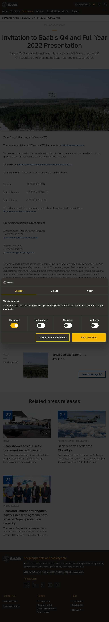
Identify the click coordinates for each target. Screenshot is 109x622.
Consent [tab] (19, 290)
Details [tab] (54, 290)
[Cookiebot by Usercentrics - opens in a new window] (93, 282)
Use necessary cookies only (53, 337)
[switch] (41, 325)
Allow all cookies (89, 337)
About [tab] (90, 290)
